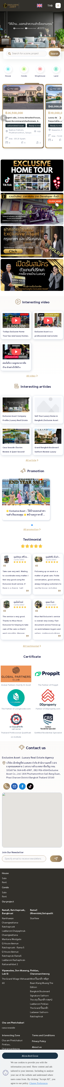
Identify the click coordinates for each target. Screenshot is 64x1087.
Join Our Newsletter (13, 852)
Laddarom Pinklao (39, 1003)
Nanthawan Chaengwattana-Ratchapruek (10, 922)
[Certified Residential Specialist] (48, 721)
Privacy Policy (39, 1041)
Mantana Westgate (11, 939)
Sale (4, 878)
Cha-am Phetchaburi (13, 1022)
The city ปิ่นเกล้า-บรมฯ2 (41, 999)
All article (31, 460)
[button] (59, 31)
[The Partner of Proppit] (48, 673)
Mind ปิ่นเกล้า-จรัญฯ (39, 978)
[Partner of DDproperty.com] (48, 697)
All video (31, 375)
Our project (8, 901)
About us (37, 1046)
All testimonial (31, 645)
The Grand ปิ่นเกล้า (39, 1007)
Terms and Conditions (43, 1035)
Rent (4, 882)
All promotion (31, 529)
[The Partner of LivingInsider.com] (16, 697)
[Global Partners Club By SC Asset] (16, 673)
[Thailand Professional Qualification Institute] (16, 721)
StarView (34, 918)
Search (54, 53)
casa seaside (8, 1027)
